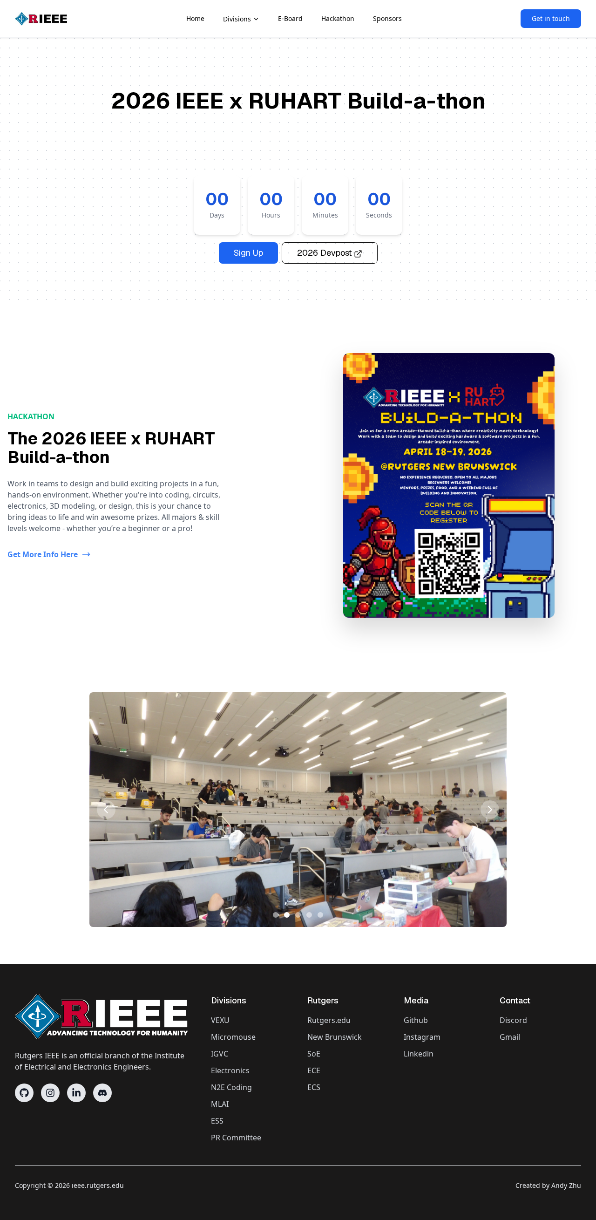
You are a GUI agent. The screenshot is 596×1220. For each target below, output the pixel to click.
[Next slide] (490, 809)
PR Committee (236, 1137)
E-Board (290, 18)
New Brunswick (334, 1037)
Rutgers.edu (329, 1020)
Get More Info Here (42, 554)
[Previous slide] (106, 809)
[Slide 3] (298, 915)
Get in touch (551, 18)
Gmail (510, 1037)
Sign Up (248, 252)
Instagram (422, 1037)
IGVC (219, 1054)
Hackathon (337, 18)
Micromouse (233, 1037)
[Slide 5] (320, 915)
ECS (313, 1087)
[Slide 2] (287, 915)
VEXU (220, 1020)
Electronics (230, 1070)
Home (195, 18)
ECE (313, 1070)
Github (416, 1020)
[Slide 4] (309, 915)
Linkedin (418, 1054)
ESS (217, 1121)
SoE (313, 1054)
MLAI (220, 1104)
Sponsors (387, 18)
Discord (513, 1020)
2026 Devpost (324, 252)
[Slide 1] (275, 915)
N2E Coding (231, 1087)
